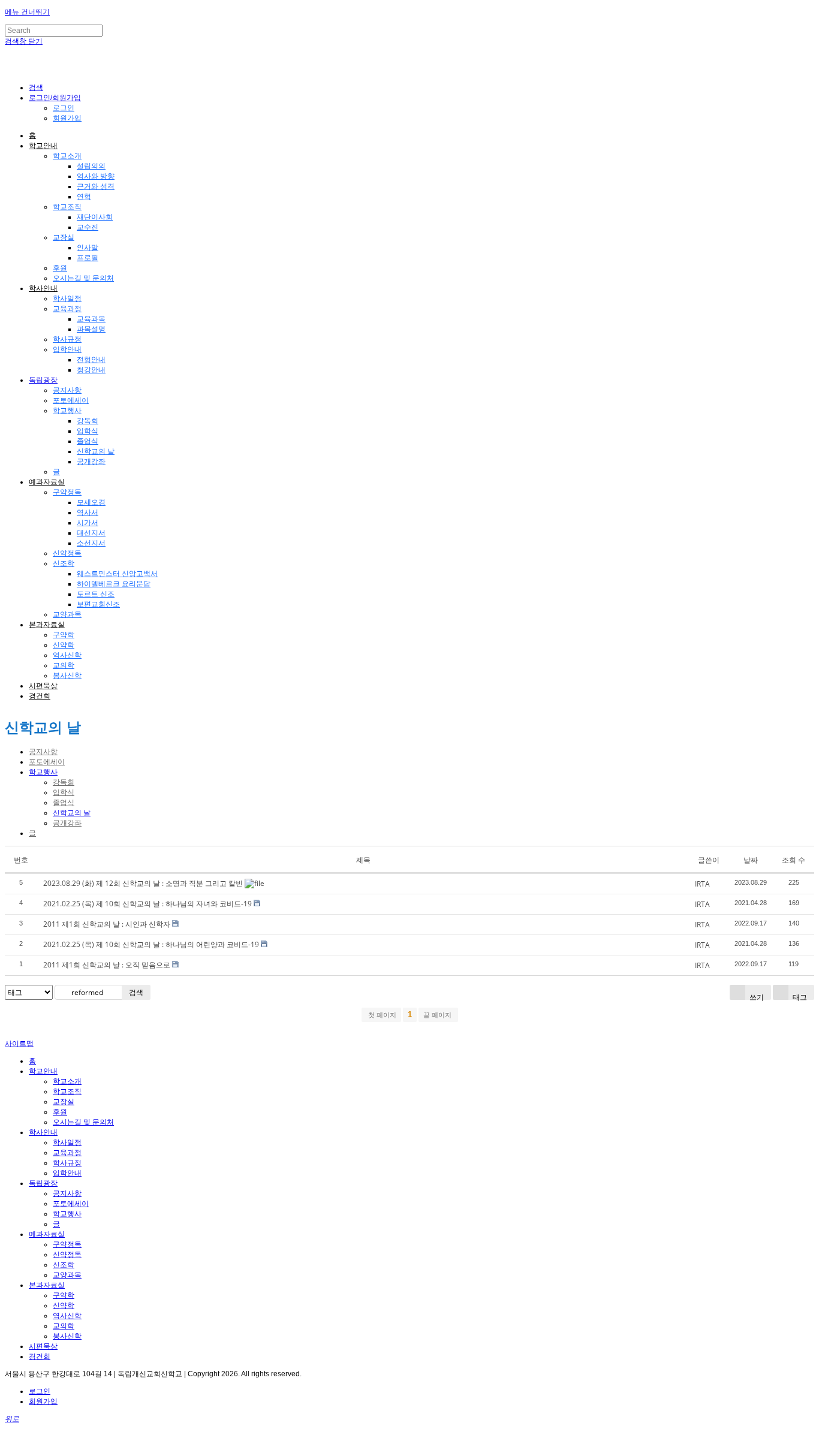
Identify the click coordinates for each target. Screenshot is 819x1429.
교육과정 (67, 309)
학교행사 (67, 410)
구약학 (63, 635)
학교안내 (43, 145)
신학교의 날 (96, 451)
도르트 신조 (96, 594)
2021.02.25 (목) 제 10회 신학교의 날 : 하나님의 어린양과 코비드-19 (151, 944)
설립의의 (91, 166)
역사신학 (67, 655)
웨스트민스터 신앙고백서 (117, 573)
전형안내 (91, 359)
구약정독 (67, 492)
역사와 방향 (96, 176)
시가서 (87, 522)
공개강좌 (91, 461)
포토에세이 (71, 400)
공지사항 (67, 390)
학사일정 (67, 298)
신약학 (63, 645)
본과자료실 (47, 624)
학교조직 (67, 207)
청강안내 (91, 370)
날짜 (750, 860)
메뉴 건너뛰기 (27, 12)
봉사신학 (67, 675)
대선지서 (91, 533)
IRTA (702, 884)
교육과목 (91, 319)
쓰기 (756, 996)
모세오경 (91, 502)
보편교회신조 (98, 604)
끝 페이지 (438, 1014)
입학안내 (67, 349)
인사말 (87, 247)
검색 (136, 992)
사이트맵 (19, 1043)
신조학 (63, 563)
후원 (60, 268)
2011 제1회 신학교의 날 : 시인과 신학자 (106, 924)
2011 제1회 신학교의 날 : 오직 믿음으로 (106, 965)
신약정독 (67, 553)
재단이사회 (95, 217)
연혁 (84, 196)
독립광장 (43, 380)
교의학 (63, 665)
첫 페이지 (381, 1014)
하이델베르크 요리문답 (113, 584)
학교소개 (67, 156)
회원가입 (67, 118)
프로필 (87, 258)
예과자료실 (47, 482)
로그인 (63, 108)
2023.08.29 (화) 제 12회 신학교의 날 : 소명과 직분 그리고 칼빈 (143, 883)
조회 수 (793, 860)
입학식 (87, 431)
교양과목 (67, 614)
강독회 (87, 421)
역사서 (87, 512)
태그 (799, 996)
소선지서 (91, 543)
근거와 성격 (96, 186)
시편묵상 (43, 686)
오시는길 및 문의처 (83, 278)
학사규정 (67, 339)
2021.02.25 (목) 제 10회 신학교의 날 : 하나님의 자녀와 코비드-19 (147, 904)
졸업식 (87, 441)
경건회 (39, 696)
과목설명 (91, 329)
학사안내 (43, 288)
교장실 (63, 237)
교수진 (87, 227)
